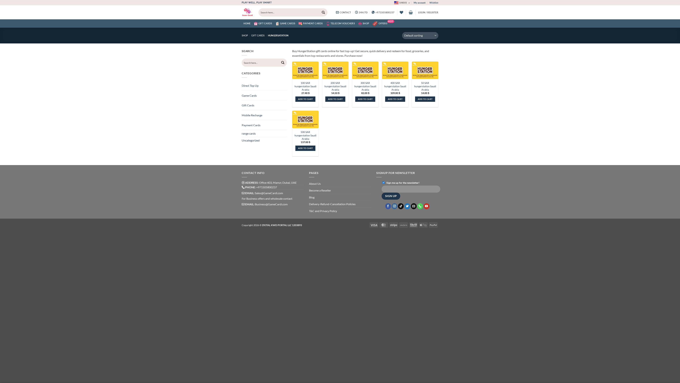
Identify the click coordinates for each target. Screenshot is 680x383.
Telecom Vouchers (343, 23)
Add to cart (305, 99)
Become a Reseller (320, 190)
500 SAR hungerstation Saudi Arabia (305, 135)
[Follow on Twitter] (407, 206)
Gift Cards (265, 23)
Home (247, 23)
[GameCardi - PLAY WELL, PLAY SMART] (247, 12)
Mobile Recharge (252, 115)
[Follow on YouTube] (426, 206)
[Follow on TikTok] (401, 206)
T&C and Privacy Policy (323, 211)
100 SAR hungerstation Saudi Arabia (305, 86)
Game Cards (287, 23)
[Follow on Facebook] (388, 206)
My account (420, 2)
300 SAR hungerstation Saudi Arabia (365, 86)
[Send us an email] (414, 206)
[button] (411, 12)
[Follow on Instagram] (394, 206)
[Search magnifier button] (323, 12)
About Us (315, 183)
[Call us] (420, 206)
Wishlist (433, 2)
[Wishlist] (401, 12)
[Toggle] (280, 84)
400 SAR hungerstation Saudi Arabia (395, 86)
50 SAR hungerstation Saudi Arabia (425, 86)
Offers (386, 22)
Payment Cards (313, 23)
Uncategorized (251, 140)
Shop (366, 23)
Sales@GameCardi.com (269, 193)
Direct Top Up (250, 85)
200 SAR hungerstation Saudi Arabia (335, 86)
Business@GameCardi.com (271, 204)
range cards (249, 133)
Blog (311, 197)
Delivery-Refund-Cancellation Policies (332, 204)
